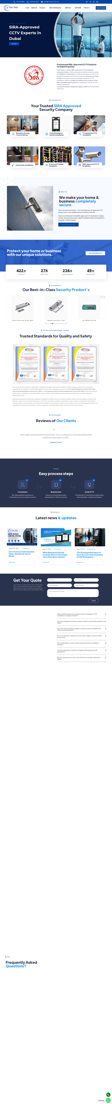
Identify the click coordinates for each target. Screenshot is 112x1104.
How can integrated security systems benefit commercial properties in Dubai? (81, 622)
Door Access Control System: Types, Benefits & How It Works (22, 554)
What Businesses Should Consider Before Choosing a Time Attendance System (55, 554)
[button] (101, 8)
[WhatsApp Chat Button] (108, 1100)
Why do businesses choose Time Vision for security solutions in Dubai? (79, 658)
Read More (12, 562)
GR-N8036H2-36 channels (89, 320)
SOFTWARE (78, 8)
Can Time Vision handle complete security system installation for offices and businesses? (79, 629)
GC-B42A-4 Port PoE (56, 320)
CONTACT (86, 8)
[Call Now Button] (108, 1095)
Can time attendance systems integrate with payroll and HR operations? (77, 651)
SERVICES (68, 8)
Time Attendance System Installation (56, 128)
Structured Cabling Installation (56, 159)
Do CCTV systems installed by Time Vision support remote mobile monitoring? (79, 636)
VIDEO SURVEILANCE (55, 8)
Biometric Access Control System (23, 128)
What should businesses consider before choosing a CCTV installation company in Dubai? (77, 615)
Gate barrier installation (24, 160)
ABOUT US (34, 8)
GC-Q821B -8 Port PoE (23, 320)
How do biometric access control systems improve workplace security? (78, 644)
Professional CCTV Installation (90, 130)
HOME (27, 8)
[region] (56, 34)
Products (42, 8)
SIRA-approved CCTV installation (90, 158)
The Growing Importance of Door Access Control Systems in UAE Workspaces (90, 554)
